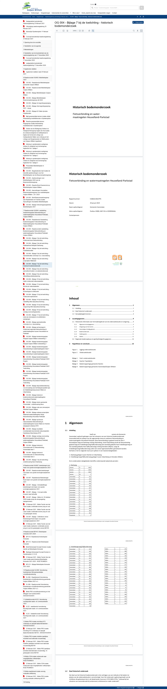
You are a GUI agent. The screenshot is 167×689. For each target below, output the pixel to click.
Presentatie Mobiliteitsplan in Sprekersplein (33, 167)
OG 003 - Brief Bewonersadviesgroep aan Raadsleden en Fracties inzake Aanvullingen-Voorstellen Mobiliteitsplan (36, 199)
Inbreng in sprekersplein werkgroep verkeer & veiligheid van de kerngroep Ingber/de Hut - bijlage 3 (35, 160)
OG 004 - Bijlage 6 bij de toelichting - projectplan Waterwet (36, 260)
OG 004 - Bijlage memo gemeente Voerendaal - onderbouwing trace (35, 403)
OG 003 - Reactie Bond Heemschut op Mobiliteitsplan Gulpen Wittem (36, 186)
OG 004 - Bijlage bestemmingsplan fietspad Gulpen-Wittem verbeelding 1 (35, 337)
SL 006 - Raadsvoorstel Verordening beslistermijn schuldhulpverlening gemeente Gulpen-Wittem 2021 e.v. (36, 586)
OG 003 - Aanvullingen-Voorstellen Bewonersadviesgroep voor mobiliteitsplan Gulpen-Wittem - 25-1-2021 (36, 192)
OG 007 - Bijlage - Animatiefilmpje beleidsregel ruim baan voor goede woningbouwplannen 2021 (35, 487)
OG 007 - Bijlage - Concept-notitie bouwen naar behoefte (35, 493)
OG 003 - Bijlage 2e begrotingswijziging (38, 103)
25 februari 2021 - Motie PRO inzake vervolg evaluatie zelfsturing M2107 (36, 677)
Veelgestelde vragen (104, 13)
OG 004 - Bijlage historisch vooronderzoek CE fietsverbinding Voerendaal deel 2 (33, 454)
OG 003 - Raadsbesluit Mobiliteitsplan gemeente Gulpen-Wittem (36, 83)
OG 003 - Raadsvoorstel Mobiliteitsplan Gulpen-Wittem (36, 89)
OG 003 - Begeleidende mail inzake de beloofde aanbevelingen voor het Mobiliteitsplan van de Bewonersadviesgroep (37, 173)
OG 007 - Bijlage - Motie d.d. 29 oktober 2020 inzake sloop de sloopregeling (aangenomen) (36, 499)
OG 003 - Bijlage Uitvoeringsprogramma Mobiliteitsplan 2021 (37, 206)
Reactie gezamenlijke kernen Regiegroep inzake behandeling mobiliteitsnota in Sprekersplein (33, 123)
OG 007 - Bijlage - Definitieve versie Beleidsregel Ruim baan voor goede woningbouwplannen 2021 (35, 519)
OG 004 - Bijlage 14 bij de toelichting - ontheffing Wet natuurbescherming (36, 300)
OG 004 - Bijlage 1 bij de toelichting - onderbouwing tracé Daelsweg (36, 461)
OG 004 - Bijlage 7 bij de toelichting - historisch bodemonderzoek (36, 265)
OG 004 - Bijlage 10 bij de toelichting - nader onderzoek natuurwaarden (36, 280)
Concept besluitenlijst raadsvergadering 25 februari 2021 (37, 38)
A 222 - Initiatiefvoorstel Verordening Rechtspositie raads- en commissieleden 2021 (35, 616)
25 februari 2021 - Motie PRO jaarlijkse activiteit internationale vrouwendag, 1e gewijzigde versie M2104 (36, 651)
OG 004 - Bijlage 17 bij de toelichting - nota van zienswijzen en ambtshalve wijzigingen (36, 317)
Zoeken (92, 4)
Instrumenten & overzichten (60, 13)
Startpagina (25, 13)
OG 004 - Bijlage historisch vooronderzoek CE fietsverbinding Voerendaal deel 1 (33, 447)
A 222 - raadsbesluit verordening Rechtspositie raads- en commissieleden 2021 (35, 608)
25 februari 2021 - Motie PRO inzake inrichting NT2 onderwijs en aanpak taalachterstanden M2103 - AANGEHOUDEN (37, 631)
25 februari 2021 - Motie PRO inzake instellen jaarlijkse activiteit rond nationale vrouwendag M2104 (36, 643)
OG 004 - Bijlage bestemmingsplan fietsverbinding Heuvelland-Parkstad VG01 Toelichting (36, 380)
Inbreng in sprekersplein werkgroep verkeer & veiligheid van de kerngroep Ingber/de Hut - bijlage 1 (35, 146)
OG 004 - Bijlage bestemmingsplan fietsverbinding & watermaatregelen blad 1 (36, 348)
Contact (114, 13)
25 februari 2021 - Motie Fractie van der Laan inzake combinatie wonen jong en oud (36, 505)
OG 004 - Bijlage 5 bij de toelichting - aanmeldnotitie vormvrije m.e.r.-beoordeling (36, 254)
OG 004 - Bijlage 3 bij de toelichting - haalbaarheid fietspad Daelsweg (36, 244)
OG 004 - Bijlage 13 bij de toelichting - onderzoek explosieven (36, 295)
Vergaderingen (45, 13)
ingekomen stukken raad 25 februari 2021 (35, 73)
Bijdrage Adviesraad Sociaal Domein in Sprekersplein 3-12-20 (36, 553)
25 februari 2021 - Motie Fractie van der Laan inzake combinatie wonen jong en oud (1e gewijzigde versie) (36, 511)
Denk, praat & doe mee (89, 13)
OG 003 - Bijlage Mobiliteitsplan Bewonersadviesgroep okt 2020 (34, 99)
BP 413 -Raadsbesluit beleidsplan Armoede (35, 538)
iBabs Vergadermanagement (125, 687)
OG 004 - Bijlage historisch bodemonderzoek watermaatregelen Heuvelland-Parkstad (34, 397)
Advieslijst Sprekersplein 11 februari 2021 (35, 32)
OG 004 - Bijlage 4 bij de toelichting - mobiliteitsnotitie (36, 249)
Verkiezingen (35, 13)
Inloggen (140, 687)
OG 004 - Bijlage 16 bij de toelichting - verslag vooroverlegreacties (36, 311)
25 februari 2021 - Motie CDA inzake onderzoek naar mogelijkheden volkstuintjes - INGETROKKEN (37, 665)
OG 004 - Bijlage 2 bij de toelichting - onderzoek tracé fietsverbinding (36, 239)
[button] (142, 8)
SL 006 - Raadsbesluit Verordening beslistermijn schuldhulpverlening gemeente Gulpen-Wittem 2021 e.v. (36, 579)
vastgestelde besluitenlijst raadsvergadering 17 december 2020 (34, 64)
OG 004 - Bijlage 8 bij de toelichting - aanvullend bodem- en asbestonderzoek (36, 270)
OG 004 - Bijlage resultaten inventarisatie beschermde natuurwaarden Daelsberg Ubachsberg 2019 (36, 431)
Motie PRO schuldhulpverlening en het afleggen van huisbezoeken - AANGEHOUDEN (36, 594)
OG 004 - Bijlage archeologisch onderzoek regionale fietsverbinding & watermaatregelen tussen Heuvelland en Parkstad (35, 330)
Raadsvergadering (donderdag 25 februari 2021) (56, 16)
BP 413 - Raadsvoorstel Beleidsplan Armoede (36, 543)
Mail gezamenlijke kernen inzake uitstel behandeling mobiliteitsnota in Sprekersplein (37, 117)
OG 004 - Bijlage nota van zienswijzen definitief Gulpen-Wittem (36, 408)
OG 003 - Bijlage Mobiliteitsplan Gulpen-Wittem (37, 94)
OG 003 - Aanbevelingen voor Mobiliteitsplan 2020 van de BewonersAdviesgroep (33, 180)
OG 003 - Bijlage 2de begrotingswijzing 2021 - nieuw (36, 107)
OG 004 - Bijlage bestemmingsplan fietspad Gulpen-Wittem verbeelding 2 (35, 342)
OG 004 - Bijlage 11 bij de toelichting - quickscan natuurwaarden (36, 285)
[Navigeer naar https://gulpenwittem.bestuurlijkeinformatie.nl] (32, 6)
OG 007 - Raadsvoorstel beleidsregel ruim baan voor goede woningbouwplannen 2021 (36, 472)
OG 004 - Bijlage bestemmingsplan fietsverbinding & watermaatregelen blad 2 (36, 353)
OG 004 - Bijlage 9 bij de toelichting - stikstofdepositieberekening (36, 275)
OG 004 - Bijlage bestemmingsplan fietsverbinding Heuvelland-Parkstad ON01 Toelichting (36, 366)
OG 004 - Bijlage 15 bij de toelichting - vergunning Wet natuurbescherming (36, 306)
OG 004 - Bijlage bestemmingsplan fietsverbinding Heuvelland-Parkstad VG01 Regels (36, 373)
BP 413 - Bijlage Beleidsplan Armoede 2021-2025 (36, 565)
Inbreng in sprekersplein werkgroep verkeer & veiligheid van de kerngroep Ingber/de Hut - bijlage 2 (35, 153)
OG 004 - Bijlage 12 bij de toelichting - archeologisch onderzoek (36, 290)
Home (33, 16)
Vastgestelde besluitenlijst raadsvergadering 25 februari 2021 (33, 22)
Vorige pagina (139, 22)
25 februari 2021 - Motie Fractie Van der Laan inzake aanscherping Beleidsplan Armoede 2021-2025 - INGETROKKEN (36, 559)
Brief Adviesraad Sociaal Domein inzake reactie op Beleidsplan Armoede (37, 548)
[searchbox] (114, 8)
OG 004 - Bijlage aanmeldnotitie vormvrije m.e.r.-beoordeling (34, 323)
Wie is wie (76, 13)
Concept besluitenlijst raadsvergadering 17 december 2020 (37, 59)
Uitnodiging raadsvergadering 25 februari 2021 (34, 27)
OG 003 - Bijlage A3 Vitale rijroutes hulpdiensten (35, 112)
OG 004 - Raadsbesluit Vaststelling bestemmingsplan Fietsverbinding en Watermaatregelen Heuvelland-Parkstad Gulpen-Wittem (35, 223)
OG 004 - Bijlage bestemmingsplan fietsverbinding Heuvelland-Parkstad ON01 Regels (36, 359)
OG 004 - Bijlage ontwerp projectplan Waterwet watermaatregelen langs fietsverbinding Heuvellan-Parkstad (36, 414)
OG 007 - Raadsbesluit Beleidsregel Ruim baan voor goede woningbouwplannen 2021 (37, 480)
